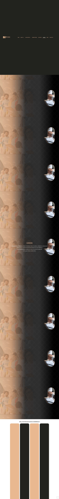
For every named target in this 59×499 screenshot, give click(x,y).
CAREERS (44, 37)
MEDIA (47, 37)
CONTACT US (51, 37)
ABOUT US (22, 37)
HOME (18, 37)
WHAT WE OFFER (27, 37)
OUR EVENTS (40, 37)
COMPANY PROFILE (34, 37)
